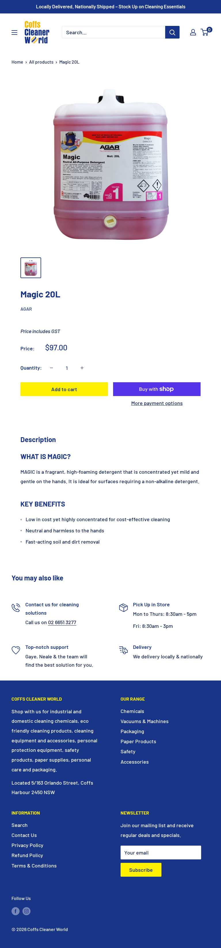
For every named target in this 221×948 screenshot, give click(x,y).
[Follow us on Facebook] (16, 910)
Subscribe (141, 870)
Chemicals (132, 711)
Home (17, 61)
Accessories (135, 761)
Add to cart (64, 389)
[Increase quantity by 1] (82, 368)
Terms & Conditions (34, 865)
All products (41, 61)
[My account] (193, 32)
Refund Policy (27, 855)
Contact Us (24, 835)
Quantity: (31, 367)
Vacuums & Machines (145, 721)
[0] (204, 32)
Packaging (132, 731)
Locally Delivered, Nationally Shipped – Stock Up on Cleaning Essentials (110, 6)
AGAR (26, 308)
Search (20, 825)
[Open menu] (14, 32)
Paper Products (138, 741)
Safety (128, 751)
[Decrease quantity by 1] (51, 368)
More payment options (157, 403)
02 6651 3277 (62, 622)
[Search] (172, 32)
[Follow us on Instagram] (26, 910)
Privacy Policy (27, 845)
